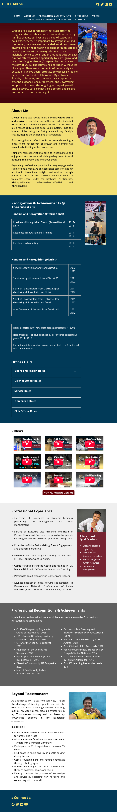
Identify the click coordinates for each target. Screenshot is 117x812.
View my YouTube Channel (58, 492)
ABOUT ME (29, 16)
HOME (17, 16)
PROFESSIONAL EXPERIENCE (41, 19)
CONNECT (80, 19)
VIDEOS (95, 16)
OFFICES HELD (81, 16)
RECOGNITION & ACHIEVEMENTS (55, 16)
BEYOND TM (65, 19)
